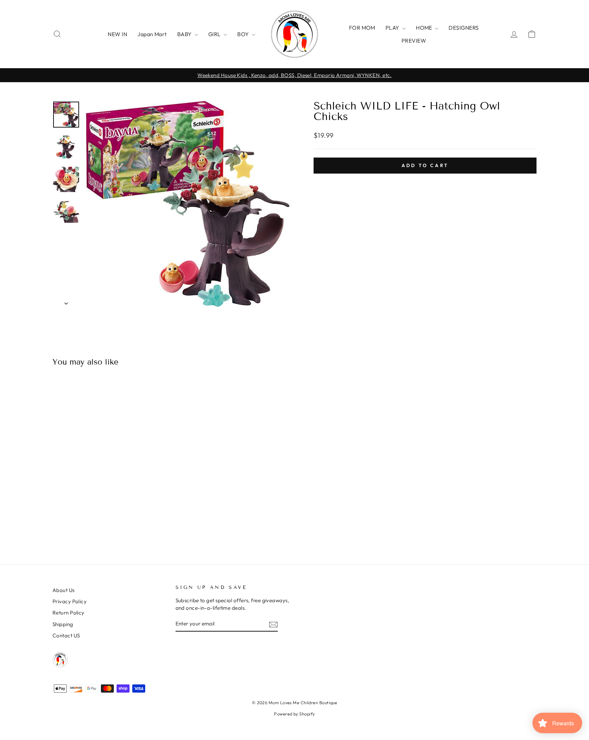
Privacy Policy (69, 601)
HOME (424, 27)
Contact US (66, 635)
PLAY (393, 27)
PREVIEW (414, 40)
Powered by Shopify (294, 713)
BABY (185, 34)
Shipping (62, 624)
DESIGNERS (464, 27)
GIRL (215, 34)
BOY (243, 34)
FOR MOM (362, 27)
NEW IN (117, 34)
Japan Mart (152, 34)
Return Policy (68, 612)
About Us (63, 590)
